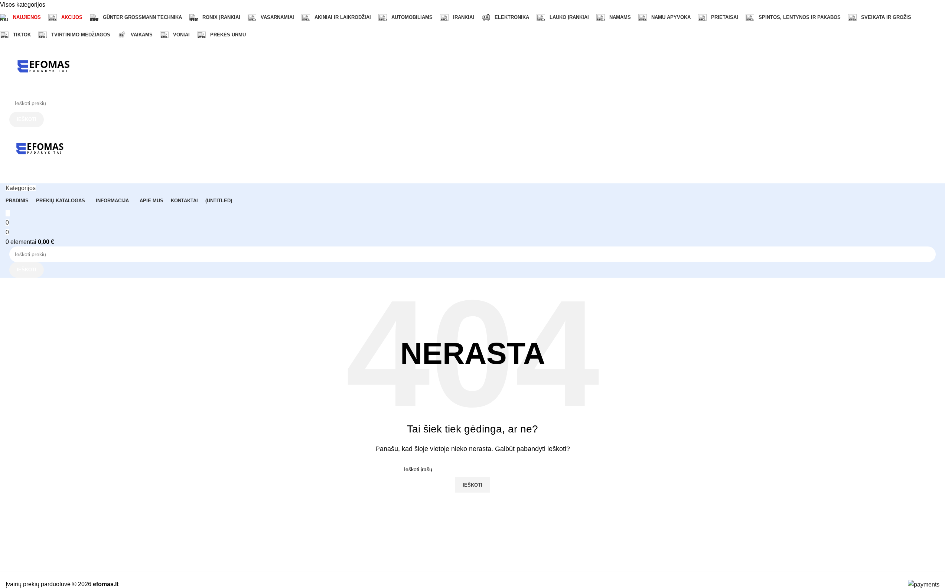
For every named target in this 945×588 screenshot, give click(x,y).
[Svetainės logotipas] (43, 68)
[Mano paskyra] (8, 179)
